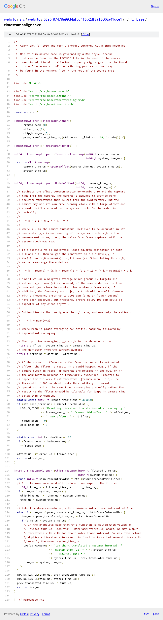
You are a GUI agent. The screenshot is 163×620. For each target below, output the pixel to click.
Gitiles (24, 614)
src (22, 19)
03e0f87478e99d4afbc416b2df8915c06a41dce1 (83, 19)
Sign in (155, 6)
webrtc (10, 19)
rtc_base (137, 19)
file (85, 34)
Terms (46, 614)
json (156, 614)
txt (146, 614)
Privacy (34, 614)
